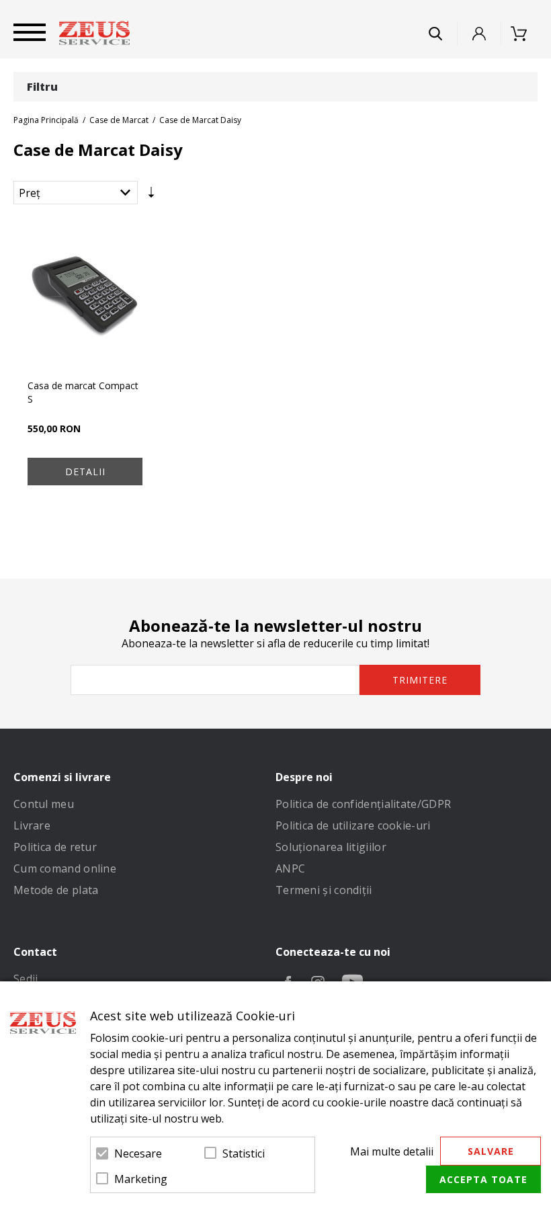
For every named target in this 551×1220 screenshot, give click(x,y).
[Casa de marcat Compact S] (85, 296)
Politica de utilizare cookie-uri (353, 825)
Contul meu (43, 804)
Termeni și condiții (324, 890)
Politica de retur (55, 847)
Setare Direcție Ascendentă (151, 195)
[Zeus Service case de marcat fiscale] (94, 32)
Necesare (138, 1153)
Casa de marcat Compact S (83, 392)
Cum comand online (64, 868)
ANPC (290, 868)
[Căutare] (435, 33)
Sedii (25, 978)
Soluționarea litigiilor (331, 847)
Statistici (243, 1153)
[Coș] (523, 33)
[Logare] (479, 33)
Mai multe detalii (391, 1151)
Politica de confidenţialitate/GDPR (363, 804)
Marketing (140, 1179)
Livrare (31, 825)
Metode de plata (56, 890)
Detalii (85, 471)
